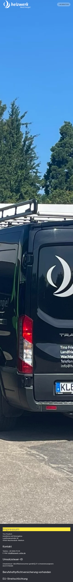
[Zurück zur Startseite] (17, 4)
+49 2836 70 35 (64, 4)
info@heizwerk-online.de (17, 553)
